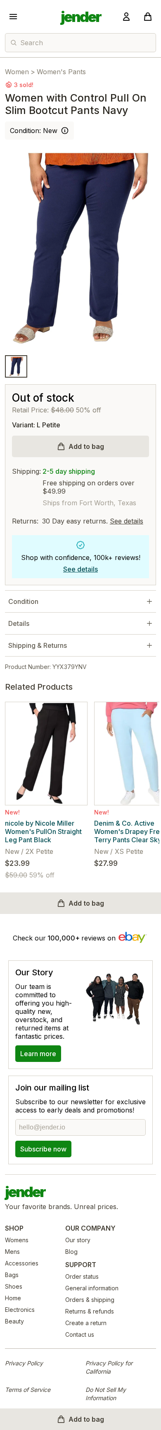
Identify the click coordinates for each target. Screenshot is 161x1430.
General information (91, 1288)
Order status (82, 1276)
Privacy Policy (24, 1363)
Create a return (86, 1322)
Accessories (21, 1263)
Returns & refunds (89, 1311)
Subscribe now (43, 1149)
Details (18, 623)
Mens (12, 1251)
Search (31, 43)
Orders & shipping (89, 1299)
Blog (71, 1251)
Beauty (14, 1321)
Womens (16, 1239)
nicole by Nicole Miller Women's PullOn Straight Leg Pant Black (43, 831)
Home (13, 1298)
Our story (77, 1239)
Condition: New (33, 130)
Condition (23, 601)
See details (126, 521)
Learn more (38, 1053)
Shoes (13, 1286)
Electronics (20, 1309)
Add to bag (86, 446)
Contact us (79, 1334)
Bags (12, 1274)
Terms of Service (27, 1389)
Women (17, 72)
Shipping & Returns (37, 645)
